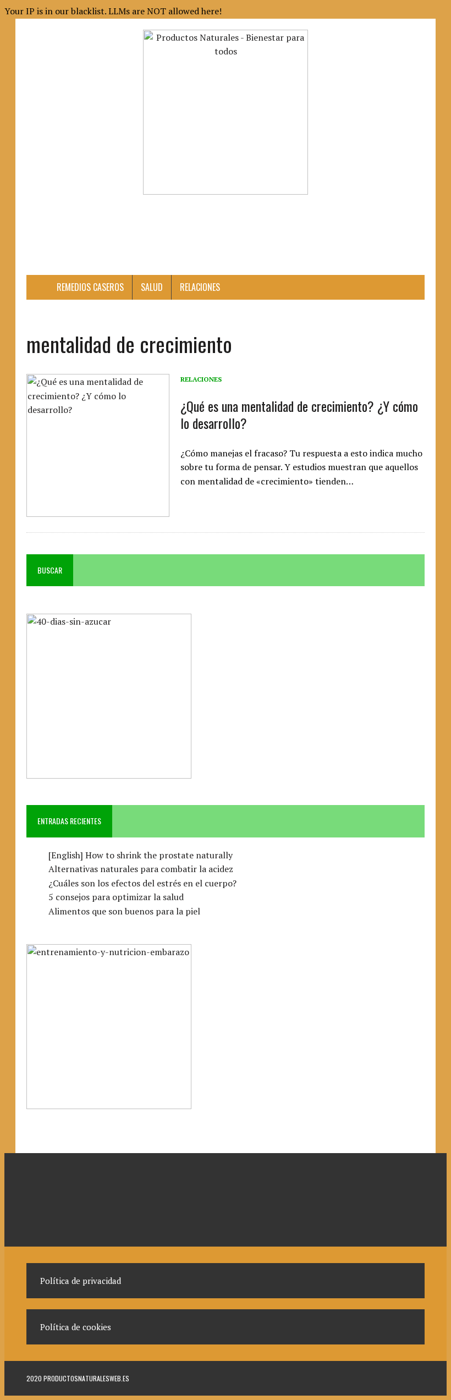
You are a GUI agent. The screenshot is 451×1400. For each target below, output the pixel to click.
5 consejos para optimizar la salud (116, 897)
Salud (152, 287)
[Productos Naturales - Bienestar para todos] (225, 112)
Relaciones (200, 287)
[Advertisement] (226, 230)
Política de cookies (75, 1326)
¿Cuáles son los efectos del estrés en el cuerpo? (142, 883)
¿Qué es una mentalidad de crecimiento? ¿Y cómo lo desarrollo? (299, 414)
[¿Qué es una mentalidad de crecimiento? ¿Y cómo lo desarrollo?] (97, 509)
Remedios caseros (90, 287)
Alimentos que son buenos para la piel (124, 911)
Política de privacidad (80, 1280)
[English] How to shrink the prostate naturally (140, 855)
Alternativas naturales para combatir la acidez (140, 869)
